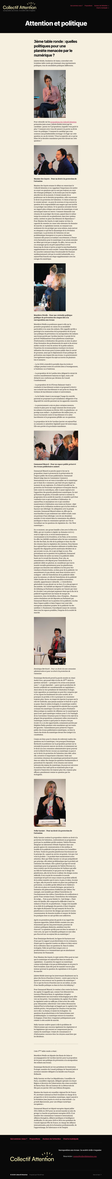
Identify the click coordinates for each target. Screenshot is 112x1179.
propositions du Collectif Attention (63, 122)
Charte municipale (101, 8)
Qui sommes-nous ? (76, 5)
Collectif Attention (22, 1174)
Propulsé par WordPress (36, 1174)
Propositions (88, 5)
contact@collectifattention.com (85, 1156)
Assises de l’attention (100, 5)
